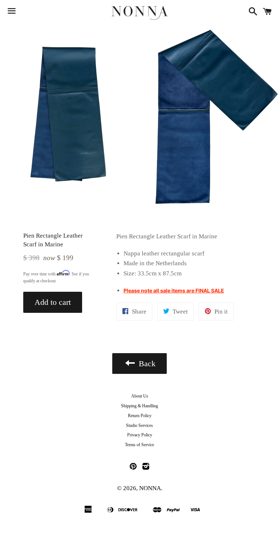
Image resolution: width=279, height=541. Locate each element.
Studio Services (139, 425)
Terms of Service (139, 444)
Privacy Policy (139, 434)
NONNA (150, 488)
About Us (139, 396)
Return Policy (139, 415)
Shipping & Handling (139, 405)
